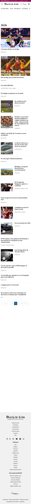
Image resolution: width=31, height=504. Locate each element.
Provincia (17, 8)
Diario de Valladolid (15, 477)
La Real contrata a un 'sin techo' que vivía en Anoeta (21, 144)
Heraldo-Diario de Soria (15, 482)
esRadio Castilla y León (15, 486)
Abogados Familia (23, 0)
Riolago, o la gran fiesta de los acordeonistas (21, 168)
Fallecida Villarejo (14, 0)
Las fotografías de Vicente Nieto (21, 251)
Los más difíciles (7, 85)
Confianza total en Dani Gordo (21, 208)
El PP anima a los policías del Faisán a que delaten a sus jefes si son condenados (15, 240)
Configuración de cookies (12, 501)
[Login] (29, 4)
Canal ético (21, 501)
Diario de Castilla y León (15, 475)
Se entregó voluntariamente (11, 159)
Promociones (15, 429)
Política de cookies (24, 499)
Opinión (15, 465)
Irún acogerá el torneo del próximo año (14, 199)
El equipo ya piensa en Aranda (12, 93)
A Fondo (15, 461)
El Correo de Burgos (15, 480)
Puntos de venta (15, 431)
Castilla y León (15, 453)
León (11, 8)
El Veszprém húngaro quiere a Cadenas (21, 184)
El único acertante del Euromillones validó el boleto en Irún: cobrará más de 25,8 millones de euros (22, 121)
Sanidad (15, 457)
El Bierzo (15, 446)
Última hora (5, 8)
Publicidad (15, 425)
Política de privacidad (14, 499)
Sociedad (25, 8)
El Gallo (15, 467)
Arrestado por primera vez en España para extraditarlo (15, 276)
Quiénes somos (15, 423)
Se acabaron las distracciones (20, 102)
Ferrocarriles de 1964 (22, 223)
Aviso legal (5, 499)
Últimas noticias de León (15, 469)
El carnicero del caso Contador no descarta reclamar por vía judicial (13, 294)
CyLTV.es (16, 484)
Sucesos (15, 459)
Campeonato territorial (10, 285)
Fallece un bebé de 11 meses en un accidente (13, 134)
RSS (15, 435)
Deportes (15, 451)
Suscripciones (15, 427)
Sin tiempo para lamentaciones (12, 77)
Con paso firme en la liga (10, 49)
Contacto (15, 433)
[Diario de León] (15, 4)
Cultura (15, 455)
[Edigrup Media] (15, 493)
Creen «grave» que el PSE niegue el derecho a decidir (14, 266)
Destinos (16, 463)
